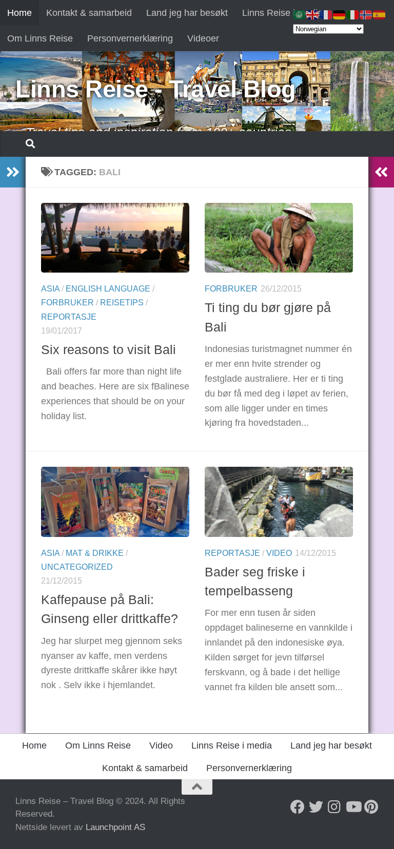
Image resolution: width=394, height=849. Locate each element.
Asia (50, 288)
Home (19, 13)
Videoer (203, 38)
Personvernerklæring (130, 38)
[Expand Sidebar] (13, 172)
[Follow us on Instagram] (334, 807)
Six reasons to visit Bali (108, 349)
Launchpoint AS (115, 827)
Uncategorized (77, 567)
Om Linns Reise (40, 38)
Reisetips (122, 302)
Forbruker (67, 302)
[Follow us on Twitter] (316, 807)
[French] (326, 14)
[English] (313, 14)
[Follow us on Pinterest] (371, 807)
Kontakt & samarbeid (89, 13)
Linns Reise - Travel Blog (155, 88)
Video (279, 553)
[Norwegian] (366, 14)
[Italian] (353, 14)
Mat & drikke (95, 553)
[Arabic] (299, 14)
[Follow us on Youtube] (353, 807)
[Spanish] (379, 14)
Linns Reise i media (282, 13)
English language (108, 288)
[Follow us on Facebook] (297, 807)
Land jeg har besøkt (187, 13)
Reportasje (68, 317)
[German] (339, 14)
